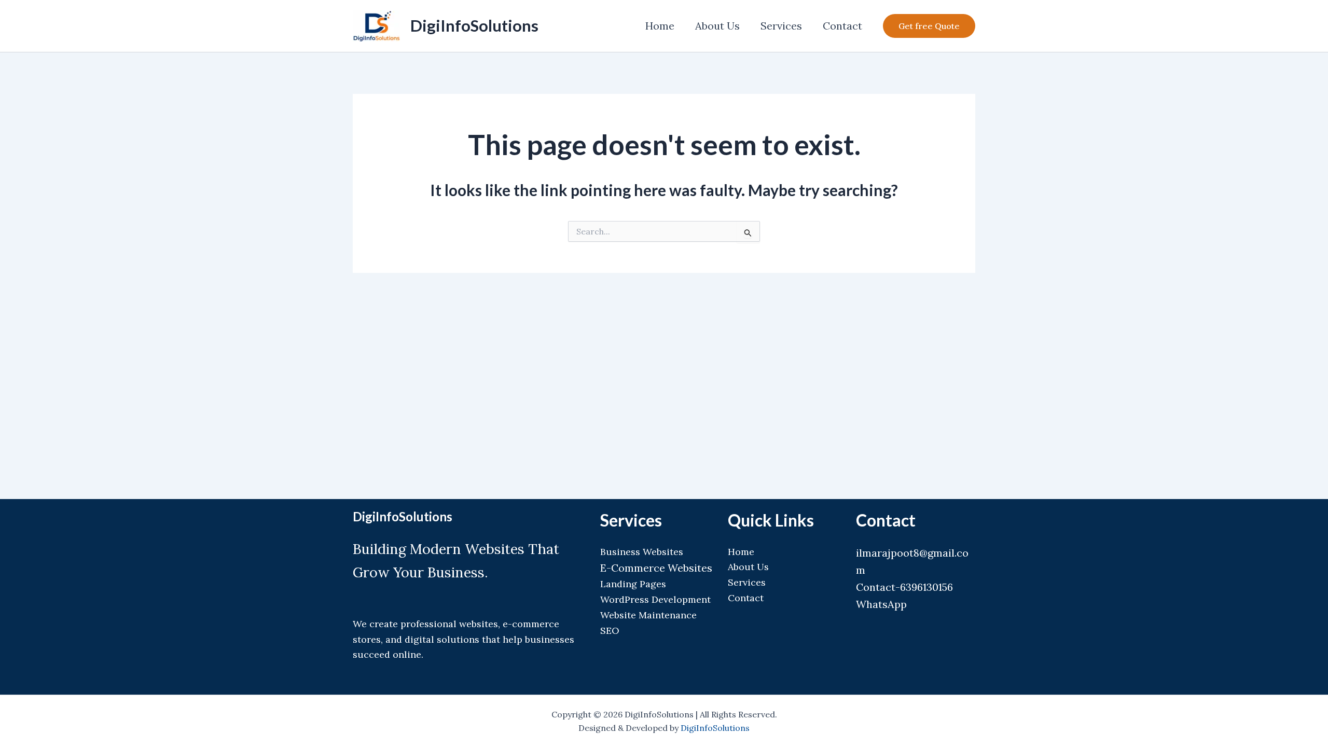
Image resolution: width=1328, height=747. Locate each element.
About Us (717, 25)
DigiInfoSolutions (474, 25)
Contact (842, 25)
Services (781, 25)
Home (659, 25)
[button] (929, 26)
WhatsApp (881, 604)
